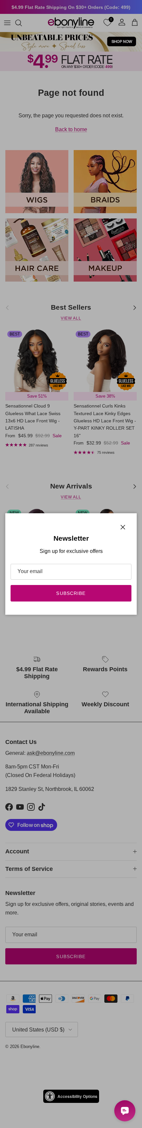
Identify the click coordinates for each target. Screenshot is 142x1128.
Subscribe (71, 593)
